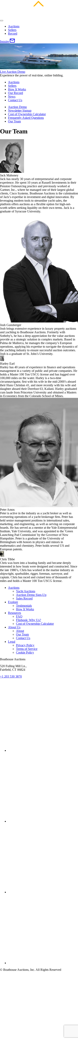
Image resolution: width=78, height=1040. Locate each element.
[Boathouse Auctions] (39, 16)
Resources (14, 613)
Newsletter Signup (19, 110)
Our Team (14, 121)
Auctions (13, 26)
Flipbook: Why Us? (28, 620)
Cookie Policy (25, 652)
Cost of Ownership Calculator (27, 114)
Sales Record (24, 598)
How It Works (17, 89)
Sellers (12, 30)
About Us (14, 627)
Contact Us (15, 100)
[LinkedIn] (43, 963)
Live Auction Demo (12, 71)
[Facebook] (43, 750)
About (20, 631)
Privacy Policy (25, 645)
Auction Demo (17, 107)
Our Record (15, 93)
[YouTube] (43, 892)
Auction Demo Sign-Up (31, 595)
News (11, 96)
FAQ (19, 616)
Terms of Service (26, 649)
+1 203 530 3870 (11, 676)
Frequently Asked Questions (26, 117)
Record (12, 33)
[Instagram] (43, 821)
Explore (13, 602)
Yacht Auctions (25, 591)
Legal (11, 641)
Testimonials (24, 605)
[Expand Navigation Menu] (1, 20)
